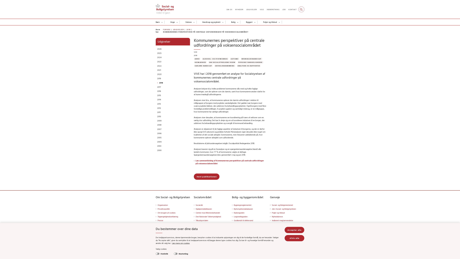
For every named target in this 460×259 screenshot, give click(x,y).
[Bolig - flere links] (237, 22)
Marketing (183, 254)
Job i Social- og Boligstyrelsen (284, 209)
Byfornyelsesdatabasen (243, 209)
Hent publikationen (207, 176)
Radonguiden (239, 213)
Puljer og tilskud (270, 22)
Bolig (233, 22)
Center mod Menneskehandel (208, 213)
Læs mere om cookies (181, 243)
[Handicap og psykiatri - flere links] (223, 22)
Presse (160, 220)
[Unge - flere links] (177, 22)
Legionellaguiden (240, 216)
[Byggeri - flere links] (255, 22)
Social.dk (199, 205)
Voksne (188, 22)
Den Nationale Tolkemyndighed (208, 216)
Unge (172, 22)
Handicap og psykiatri (211, 22)
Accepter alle (294, 230)
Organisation (163, 205)
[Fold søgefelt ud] (301, 9)
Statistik (164, 254)
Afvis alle (294, 238)
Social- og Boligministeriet (282, 205)
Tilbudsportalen (202, 220)
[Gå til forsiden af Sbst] (165, 9)
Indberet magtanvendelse (282, 220)
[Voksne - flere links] (194, 22)
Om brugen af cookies (166, 213)
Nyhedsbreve (277, 216)
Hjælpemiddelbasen (204, 209)
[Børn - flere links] (162, 22)
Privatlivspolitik (164, 209)
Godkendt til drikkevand (243, 220)
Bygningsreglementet (242, 205)
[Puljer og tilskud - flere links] (279, 22)
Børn (158, 22)
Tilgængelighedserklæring (168, 216)
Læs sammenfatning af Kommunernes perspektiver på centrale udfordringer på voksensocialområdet (230, 162)
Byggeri (249, 22)
